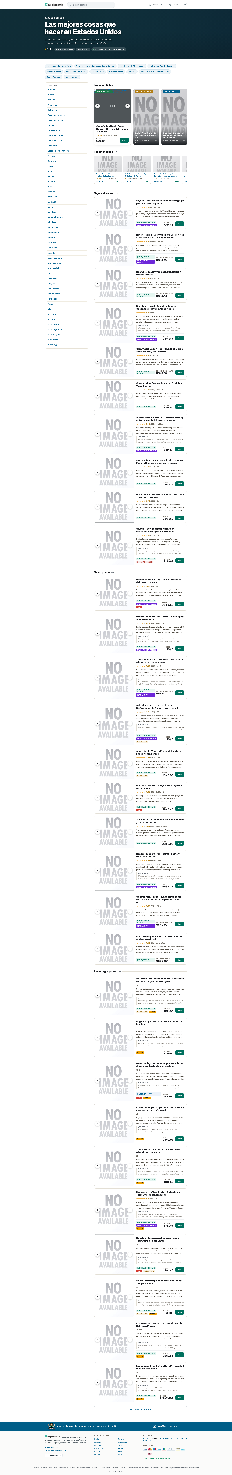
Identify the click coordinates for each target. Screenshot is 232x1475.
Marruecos (122, 1442)
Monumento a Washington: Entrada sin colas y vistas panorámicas (158, 1193)
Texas (67, 304)
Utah (67, 309)
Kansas (67, 192)
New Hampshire (67, 258)
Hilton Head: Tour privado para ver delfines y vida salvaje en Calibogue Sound (160, 236)
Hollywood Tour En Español (162, 66)
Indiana (67, 182)
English (146, 1438)
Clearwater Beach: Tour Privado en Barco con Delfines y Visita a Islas (159, 350)
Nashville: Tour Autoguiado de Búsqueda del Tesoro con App (159, 581)
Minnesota (67, 227)
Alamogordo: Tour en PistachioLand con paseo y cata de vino (159, 752)
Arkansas (67, 105)
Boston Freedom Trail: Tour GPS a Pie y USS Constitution (157, 855)
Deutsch (147, 1441)
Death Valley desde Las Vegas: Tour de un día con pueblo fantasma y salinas (159, 1064)
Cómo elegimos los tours (56, 1451)
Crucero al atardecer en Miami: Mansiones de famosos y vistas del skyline (160, 980)
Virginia (67, 319)
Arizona (67, 100)
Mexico (121, 1451)
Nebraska (67, 248)
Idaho (67, 171)
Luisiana (67, 202)
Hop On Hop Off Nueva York (132, 66)
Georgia (67, 161)
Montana (67, 243)
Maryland (67, 212)
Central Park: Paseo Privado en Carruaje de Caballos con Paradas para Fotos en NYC (158, 899)
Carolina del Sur (67, 120)
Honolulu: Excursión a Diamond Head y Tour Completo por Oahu (157, 1239)
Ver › (124, 140)
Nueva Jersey (67, 263)
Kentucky (67, 197)
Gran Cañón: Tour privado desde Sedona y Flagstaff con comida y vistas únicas (159, 461)
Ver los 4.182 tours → (140, 1409)
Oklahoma (67, 279)
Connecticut (67, 130)
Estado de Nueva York (67, 151)
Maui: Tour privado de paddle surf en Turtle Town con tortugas (160, 495)
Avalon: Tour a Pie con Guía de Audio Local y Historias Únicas (160, 821)
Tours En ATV (98, 72)
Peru (120, 1455)
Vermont (67, 314)
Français (183, 1438)
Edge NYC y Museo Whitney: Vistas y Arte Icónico (159, 1022)
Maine (67, 207)
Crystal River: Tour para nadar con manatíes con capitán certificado (155, 530)
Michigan (67, 222)
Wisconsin (67, 340)
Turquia (121, 1445)
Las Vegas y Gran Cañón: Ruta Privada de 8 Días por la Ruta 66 (160, 1367)
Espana (97, 1445)
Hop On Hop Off (116, 72)
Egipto (121, 1439)
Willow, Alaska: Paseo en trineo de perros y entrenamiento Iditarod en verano (159, 418)
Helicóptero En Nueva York (59, 66)
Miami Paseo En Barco (76, 72)
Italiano (174, 1438)
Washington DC (67, 330)
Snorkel (131, 72)
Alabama (67, 90)
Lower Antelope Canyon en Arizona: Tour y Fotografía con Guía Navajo (160, 1109)
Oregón (67, 284)
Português (164, 1438)
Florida (67, 156)
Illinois (67, 176)
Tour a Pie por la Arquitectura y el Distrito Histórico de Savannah (159, 1150)
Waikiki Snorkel (54, 72)
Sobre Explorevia (52, 1448)
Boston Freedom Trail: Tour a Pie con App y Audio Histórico (159, 618)
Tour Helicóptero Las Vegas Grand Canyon (95, 66)
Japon (120, 1448)
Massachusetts (67, 217)
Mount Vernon (72, 77)
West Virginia (67, 335)
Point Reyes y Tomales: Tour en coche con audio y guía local (159, 937)
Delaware (67, 146)
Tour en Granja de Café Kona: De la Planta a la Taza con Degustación (159, 661)
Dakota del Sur (67, 141)
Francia (97, 1442)
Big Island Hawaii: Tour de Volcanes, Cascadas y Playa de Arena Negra (156, 307)
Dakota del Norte (67, 136)
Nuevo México (67, 268)
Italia (96, 1439)
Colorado (67, 125)
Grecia (97, 1451)
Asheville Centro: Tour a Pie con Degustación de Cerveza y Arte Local (157, 706)
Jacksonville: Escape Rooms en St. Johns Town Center (159, 384)
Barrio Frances (53, 77)
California (67, 110)
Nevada (67, 253)
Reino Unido (99, 1448)
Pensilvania (67, 289)
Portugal (98, 1455)
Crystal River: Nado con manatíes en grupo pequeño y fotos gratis (160, 202)
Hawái (67, 166)
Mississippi (67, 233)
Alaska (67, 95)
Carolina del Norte (67, 115)
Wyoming (67, 345)
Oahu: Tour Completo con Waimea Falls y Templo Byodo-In (158, 1282)
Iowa (67, 187)
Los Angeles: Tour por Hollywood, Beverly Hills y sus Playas (159, 1324)
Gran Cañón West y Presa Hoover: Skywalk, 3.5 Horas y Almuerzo (112, 129)
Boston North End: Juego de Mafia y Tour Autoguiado (159, 786)
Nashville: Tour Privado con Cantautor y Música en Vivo (158, 273)
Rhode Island (67, 294)
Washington (67, 324)
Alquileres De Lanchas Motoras (155, 72)
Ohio (67, 273)
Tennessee (67, 299)
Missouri (67, 238)
